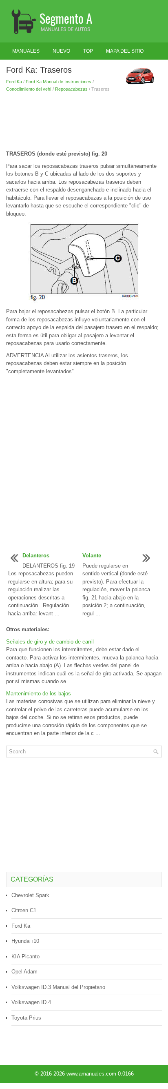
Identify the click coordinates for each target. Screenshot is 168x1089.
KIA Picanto (25, 956)
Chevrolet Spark (30, 895)
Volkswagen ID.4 (31, 1002)
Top (88, 51)
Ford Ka (14, 81)
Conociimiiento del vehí (28, 89)
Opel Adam (24, 972)
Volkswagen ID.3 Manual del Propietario (58, 987)
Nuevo (61, 51)
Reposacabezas (71, 89)
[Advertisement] (84, 121)
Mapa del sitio (125, 51)
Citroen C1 (23, 910)
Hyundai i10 (25, 941)
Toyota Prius (26, 1018)
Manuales (26, 51)
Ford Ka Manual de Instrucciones (58, 81)
